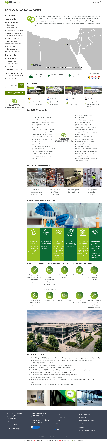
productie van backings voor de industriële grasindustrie (61, 375)
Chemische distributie (13, 64)
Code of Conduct (83, 424)
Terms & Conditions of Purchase (86, 420)
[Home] (5, 11)
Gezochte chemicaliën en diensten (87, 430)
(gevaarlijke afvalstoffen (64, 360)
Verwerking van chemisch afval (15, 76)
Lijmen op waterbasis (13, 38)
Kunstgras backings (12, 28)
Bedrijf (56, 423)
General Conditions (65, 437)
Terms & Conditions (83, 417)
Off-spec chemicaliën (13, 78)
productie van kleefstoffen (79, 370)
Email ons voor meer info (15, 93)
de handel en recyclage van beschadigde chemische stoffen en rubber (80, 358)
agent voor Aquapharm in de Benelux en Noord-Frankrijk (57, 372)
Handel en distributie (60, 417)
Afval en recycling (59, 420)
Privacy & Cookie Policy (84, 414)
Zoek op (21, 85)
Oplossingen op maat (60, 414)
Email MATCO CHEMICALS (14, 429)
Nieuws (57, 426)
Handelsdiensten (12, 61)
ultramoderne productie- (85, 379)
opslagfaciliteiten (34, 382)
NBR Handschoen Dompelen (15, 36)
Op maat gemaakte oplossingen (12, 19)
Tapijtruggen (10, 25)
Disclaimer (81, 427)
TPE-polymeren (11, 46)
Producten (10, 66)
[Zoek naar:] (100, 2)
